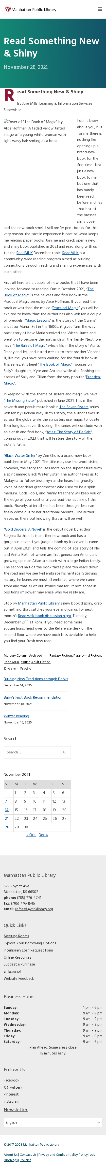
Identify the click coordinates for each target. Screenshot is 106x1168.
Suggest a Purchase (19, 964)
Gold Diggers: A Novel (23, 529)
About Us (11, 1155)
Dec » (43, 835)
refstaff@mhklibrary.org (34, 909)
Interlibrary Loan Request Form (28, 950)
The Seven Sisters (73, 407)
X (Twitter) (13, 1088)
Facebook (11, 1080)
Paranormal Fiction (87, 656)
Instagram (11, 1102)
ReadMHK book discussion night (44, 616)
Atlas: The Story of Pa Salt (69, 432)
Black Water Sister (20, 456)
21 (6, 819)
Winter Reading (16, 716)
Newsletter (16, 1110)
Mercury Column (16, 656)
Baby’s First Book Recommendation (33, 697)
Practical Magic (65, 308)
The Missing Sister (20, 401)
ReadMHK (25, 253)
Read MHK (11, 662)
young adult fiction (36, 662)
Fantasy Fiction (61, 656)
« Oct (31, 835)
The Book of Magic (55, 364)
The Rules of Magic (30, 346)
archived (35, 656)
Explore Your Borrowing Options (30, 943)
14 (7, 810)
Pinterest (11, 1094)
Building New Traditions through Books (36, 679)
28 (7, 827)
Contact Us (28, 1155)
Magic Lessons (38, 320)
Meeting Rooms (16, 936)
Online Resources (17, 958)
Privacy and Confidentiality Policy (63, 1155)
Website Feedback (19, 979)
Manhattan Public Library (39, 603)
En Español (12, 972)
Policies (25, 1160)
